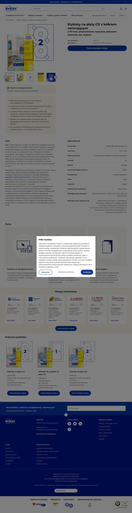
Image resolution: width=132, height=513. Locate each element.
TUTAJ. (56, 267)
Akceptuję (87, 272)
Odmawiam (45, 272)
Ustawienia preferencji (66, 272)
